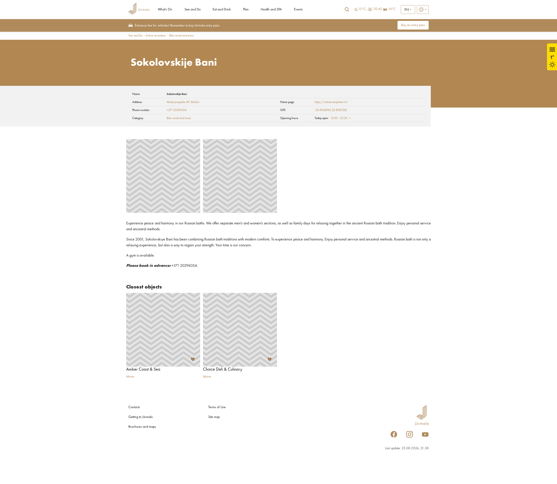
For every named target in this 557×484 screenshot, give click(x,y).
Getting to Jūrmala (140, 417)
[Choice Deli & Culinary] (240, 330)
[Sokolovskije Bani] (163, 176)
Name (136, 94)
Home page (287, 102)
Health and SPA (271, 9)
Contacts (134, 407)
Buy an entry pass (413, 25)
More (130, 376)
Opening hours (289, 118)
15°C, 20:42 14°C (377, 9)
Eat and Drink (222, 9)
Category (137, 118)
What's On (165, 9)
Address (137, 102)
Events (298, 9)
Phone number (140, 110)
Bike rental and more (181, 35)
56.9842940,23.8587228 (331, 110)
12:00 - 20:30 (339, 118)
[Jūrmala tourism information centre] (138, 9)
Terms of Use (217, 407)
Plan (246, 9)
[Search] (346, 9)
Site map (214, 417)
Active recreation (156, 35)
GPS (282, 110)
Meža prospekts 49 (178, 102)
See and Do (193, 9)
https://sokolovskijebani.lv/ (331, 102)
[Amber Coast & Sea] (163, 330)
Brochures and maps (142, 427)
